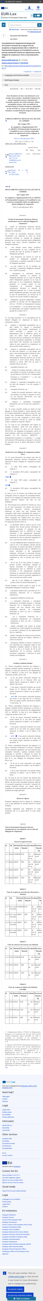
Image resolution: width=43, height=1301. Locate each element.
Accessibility (6, 1114)
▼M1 (7, 477)
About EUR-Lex (7, 1125)
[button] (21, 1299)
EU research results (8, 1143)
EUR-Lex (9, 14)
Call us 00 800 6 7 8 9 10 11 (11, 1175)
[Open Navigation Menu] (4, 25)
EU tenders (5, 1141)
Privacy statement (8, 1117)
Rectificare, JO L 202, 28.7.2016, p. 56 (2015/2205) (18, 172)
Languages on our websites (11, 1199)
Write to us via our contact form (12, 1180)
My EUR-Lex (29, 9)
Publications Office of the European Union (15, 1251)
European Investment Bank (11, 1239)
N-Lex (4, 1153)
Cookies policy (7, 1112)
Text (6, 85)
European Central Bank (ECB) (11, 1227)
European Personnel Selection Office (14, 1249)
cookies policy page (16, 1277)
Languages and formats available (17, 75)
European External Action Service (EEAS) (15, 1232)
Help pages (6, 1096)
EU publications (7, 1148)
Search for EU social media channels (14, 1191)
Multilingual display (12, 80)
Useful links (6, 1130)
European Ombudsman (9, 1242)
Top (6, 1067)
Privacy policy (6, 1202)
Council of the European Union (12, 1220)
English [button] (38, 9)
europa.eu (17, 1166)
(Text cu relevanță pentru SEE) (24, 138)
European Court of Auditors (11, 1229)
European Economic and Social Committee (16, 1234)
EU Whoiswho (6, 1146)
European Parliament (9, 1215)
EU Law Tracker (7, 1155)
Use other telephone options (11, 1178)
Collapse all (37, 71)
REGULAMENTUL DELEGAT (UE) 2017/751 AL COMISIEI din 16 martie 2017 (15, 158)
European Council (8, 1217)
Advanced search (35, 32)
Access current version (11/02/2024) (15, 63)
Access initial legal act (10, 60)
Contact (4, 1099)
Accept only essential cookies (20, 1295)
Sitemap (5, 1101)
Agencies (5, 1254)
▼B (6, 485)
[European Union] (7, 1163)
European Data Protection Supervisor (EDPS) (16, 1244)
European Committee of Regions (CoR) (14, 1237)
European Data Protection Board (12, 1246)
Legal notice (6, 1110)
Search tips (15, 29)
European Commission (9, 1222)
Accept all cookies (15, 1289)
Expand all (28, 71)
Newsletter (5, 1128)
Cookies (5, 1206)
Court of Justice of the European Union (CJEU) (17, 1225)
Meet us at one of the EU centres (12, 1182)
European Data (7, 1138)
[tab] (22, 75)
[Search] (39, 25)
